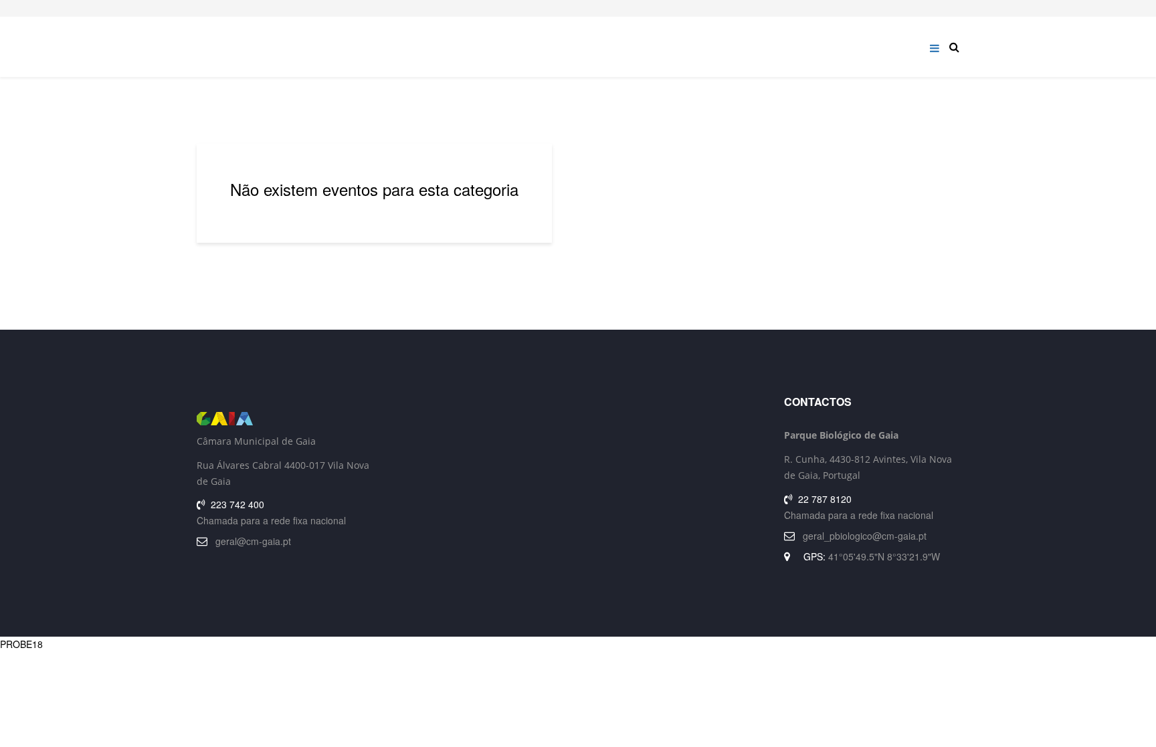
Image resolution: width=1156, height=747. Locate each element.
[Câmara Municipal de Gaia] (285, 418)
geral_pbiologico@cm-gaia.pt (865, 535)
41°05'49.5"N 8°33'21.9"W (884, 556)
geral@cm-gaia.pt (253, 541)
